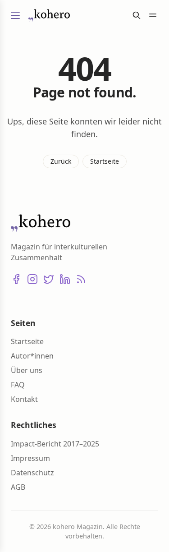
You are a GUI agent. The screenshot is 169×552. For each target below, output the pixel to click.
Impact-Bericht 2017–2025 (55, 444)
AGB (18, 487)
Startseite (104, 161)
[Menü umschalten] (15, 15)
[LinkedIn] (64, 279)
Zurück (60, 161)
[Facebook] (16, 279)
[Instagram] (32, 279)
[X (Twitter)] (48, 279)
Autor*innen (32, 356)
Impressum (30, 458)
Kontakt (24, 399)
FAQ (18, 385)
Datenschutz (32, 473)
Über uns (26, 370)
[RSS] (81, 279)
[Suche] (136, 15)
